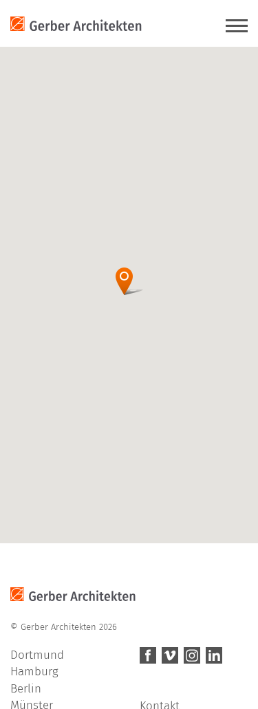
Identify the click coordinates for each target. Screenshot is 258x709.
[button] (129, 281)
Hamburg (34, 671)
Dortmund (37, 655)
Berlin (25, 688)
